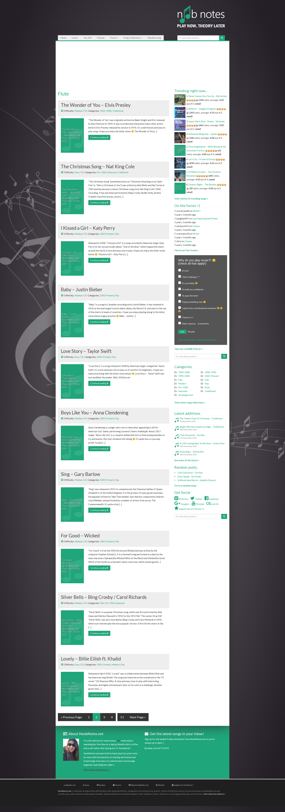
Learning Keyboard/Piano (205, 218)
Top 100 (87, 37)
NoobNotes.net (64, 791)
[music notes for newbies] (201, 19)
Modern (116, 664)
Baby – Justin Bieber (81, 289)
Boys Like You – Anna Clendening (94, 412)
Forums (118, 785)
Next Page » (138, 717)
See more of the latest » (186, 460)
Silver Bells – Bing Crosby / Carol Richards (104, 597)
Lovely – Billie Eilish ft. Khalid (91, 659)
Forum (113, 37)
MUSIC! (197, 211)
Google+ (184, 504)
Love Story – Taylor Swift (86, 351)
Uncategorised (185, 395)
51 (122, 717)
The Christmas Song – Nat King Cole (98, 166)
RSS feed (160, 785)
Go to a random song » (185, 485)
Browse (86, 785)
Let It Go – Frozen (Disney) (202, 159)
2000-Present (107, 233)
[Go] (222, 37)
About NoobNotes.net (139, 785)
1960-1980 (105, 110)
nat (118, 740)
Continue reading (98, 137)
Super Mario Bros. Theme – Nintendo (207, 121)
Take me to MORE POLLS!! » (188, 349)
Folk (207, 379)
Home (63, 37)
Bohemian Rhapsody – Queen (203, 134)
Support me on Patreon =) (191, 509)
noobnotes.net (70, 785)
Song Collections (132, 37)
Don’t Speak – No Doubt (189, 476)
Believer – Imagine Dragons (202, 108)
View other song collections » (189, 402)
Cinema (196, 226)
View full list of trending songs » (191, 198)
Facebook (213, 499)
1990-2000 (184, 376)
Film (117, 541)
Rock (207, 387)
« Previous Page (71, 717)
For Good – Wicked (80, 535)
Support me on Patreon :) (183, 785)
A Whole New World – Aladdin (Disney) (197, 480)
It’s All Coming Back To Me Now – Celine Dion (202, 443)
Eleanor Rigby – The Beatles (202, 184)
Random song (154, 37)
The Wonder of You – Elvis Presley (95, 105)
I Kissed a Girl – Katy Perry (88, 228)
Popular (101, 37)
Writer (196, 233)
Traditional (117, 110)
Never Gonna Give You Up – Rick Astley (208, 96)
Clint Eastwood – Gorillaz (192, 435)
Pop (117, 233)
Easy (77, 172)
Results (191, 331)
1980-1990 (210, 372)
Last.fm (214, 504)
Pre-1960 (102, 172)
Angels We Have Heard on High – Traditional (202, 426)
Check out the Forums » (186, 250)
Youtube (199, 504)
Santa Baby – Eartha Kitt (192, 451)
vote (182, 332)
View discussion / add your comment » (197, 339)
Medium (79, 110)
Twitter (198, 499)
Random (101, 785)
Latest (75, 37)
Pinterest (183, 499)
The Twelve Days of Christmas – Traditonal (201, 418)
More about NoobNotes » (97, 770)
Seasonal (111, 172)
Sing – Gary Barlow (80, 474)
